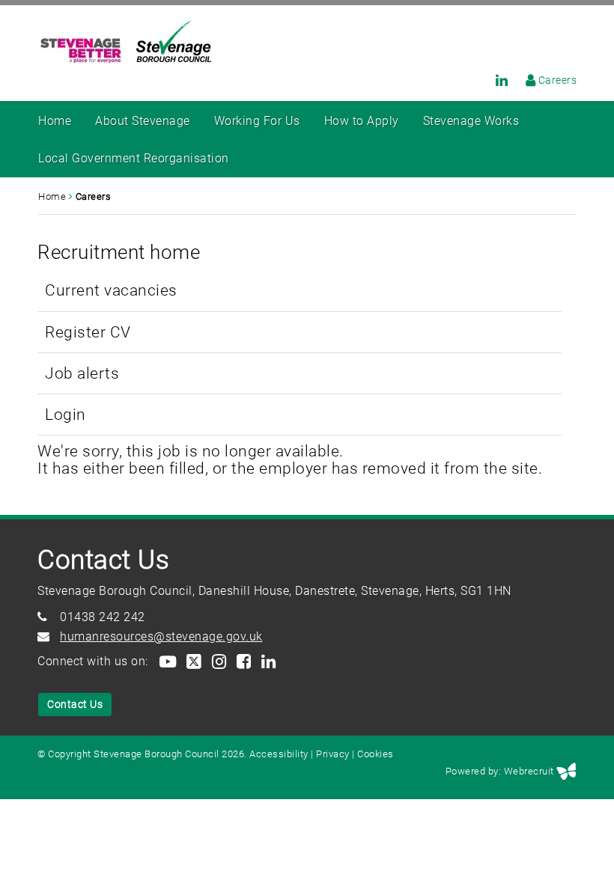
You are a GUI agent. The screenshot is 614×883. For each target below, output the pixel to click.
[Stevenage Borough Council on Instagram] (218, 661)
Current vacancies (111, 290)
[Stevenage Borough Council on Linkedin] (494, 80)
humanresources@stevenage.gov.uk (161, 636)
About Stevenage (142, 121)
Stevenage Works (471, 121)
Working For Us (257, 121)
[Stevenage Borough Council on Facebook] (243, 661)
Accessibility (278, 754)
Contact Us (75, 704)
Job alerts (82, 373)
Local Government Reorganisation (133, 158)
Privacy (333, 754)
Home (54, 121)
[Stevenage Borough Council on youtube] (167, 661)
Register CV (88, 332)
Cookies (375, 754)
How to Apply (361, 121)
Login (65, 414)
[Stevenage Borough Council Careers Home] (523, 80)
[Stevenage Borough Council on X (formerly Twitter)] (193, 661)
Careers (557, 80)
